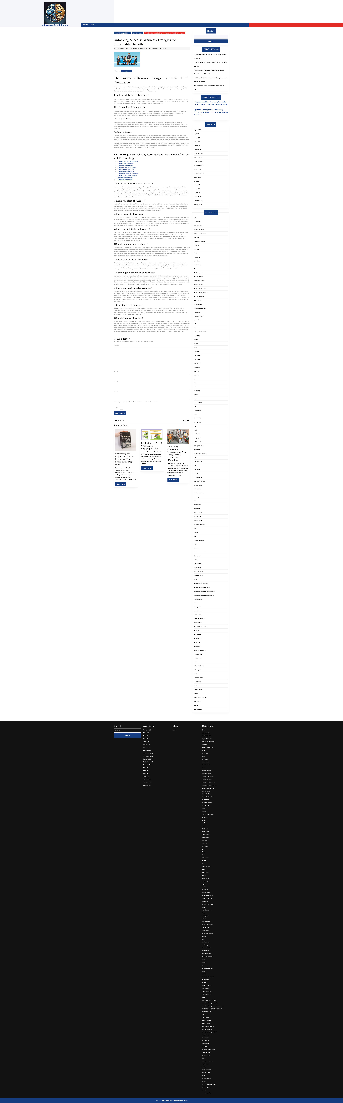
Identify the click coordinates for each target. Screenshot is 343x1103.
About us (85, 24)
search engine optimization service (204, 595)
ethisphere (197, 367)
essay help (197, 351)
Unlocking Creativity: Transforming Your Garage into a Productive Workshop (177, 453)
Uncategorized (137, 33)
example (196, 371)
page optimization (199, 540)
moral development (199, 524)
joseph (196, 473)
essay (195, 347)
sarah (195, 579)
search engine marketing (201, 583)
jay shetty (197, 449)
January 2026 (198, 157)
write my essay (198, 689)
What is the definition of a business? (127, 161)
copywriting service (199, 296)
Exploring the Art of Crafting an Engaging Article (151, 446)
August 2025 (198, 177)
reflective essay (198, 571)
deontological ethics (200, 308)
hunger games (198, 438)
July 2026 (197, 134)
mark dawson (197, 504)
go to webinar (198, 402)
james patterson (198, 445)
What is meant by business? (124, 165)
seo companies (198, 611)
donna (195, 328)
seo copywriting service (201, 626)
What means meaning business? (125, 171)
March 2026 (197, 149)
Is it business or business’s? (124, 177)
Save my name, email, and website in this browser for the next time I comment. (137, 402)
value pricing (197, 658)
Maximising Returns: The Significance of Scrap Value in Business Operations (211, 112)
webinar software (199, 666)
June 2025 (197, 185)
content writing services (201, 292)
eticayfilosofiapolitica (139, 48)
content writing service (200, 288)
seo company (197, 615)
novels (196, 532)
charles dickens (198, 273)
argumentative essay (200, 233)
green (195, 414)
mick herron (197, 516)
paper (195, 544)
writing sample (198, 709)
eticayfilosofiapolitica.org (55, 25)
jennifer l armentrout (200, 453)
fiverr (195, 387)
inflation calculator (199, 442)
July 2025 (197, 181)
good (195, 406)
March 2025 (197, 197)
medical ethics (198, 512)
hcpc (195, 426)
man (195, 501)
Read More (121, 484)
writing (196, 705)
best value (197, 249)
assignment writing (199, 241)
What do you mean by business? (125, 169)
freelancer (197, 390)
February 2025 (198, 200)
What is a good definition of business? (127, 173)
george (196, 394)
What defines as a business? (124, 179)
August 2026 (198, 130)
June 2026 (197, 138)
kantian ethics (198, 485)
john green (197, 469)
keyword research (199, 493)
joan (195, 457)
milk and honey (198, 520)
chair (195, 269)
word (195, 685)
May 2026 (197, 141)
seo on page (197, 634)
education (197, 335)
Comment (117, 345)
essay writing (198, 359)
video (195, 662)
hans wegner (197, 422)
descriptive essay (199, 316)
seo (195, 603)
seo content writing (199, 618)
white (195, 673)
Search (210, 31)
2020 (195, 218)
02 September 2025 (122, 48)
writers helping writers (200, 697)
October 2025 (198, 169)
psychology (197, 567)
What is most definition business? (126, 167)
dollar (195, 324)
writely (196, 693)
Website (116, 392)
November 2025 (198, 165)
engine (196, 339)
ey (194, 379)
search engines (198, 599)
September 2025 (199, 173)
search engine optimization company (204, 591)
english (196, 343)
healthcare (197, 434)
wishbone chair (198, 677)
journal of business (199, 481)
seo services (197, 638)
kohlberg (196, 497)
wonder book (197, 681)
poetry (196, 559)
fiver (195, 383)
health (195, 430)
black (195, 253)
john (195, 465)
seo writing (197, 642)
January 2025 (198, 204)
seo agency (197, 607)
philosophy (197, 556)
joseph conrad (198, 477)
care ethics (197, 261)
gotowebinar (197, 410)
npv (195, 536)
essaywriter (197, 363)
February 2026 (198, 153)
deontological (198, 304)
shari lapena (197, 646)
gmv (195, 398)
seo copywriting (198, 622)
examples (196, 375)
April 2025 (197, 193)
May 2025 (197, 189)
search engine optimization (202, 587)
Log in (174, 730)
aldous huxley (198, 221)
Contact (92, 24)
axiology (196, 245)
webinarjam (197, 670)
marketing (197, 508)
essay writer (197, 355)
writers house (198, 701)
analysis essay (198, 225)
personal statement (199, 552)
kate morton (197, 489)
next (195, 528)
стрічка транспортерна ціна (203, 110)
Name (116, 372)
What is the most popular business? (126, 175)
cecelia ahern (198, 265)
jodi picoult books (199, 461)
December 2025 (198, 161)
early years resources (200, 331)
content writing (198, 284)
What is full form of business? (125, 163)
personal (196, 548)
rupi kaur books (198, 575)
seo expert (197, 630)
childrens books (198, 276)
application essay (199, 229)
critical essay (198, 300)
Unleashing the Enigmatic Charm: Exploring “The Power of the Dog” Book (124, 459)
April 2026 (197, 145)
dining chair (197, 320)
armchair (196, 237)
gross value (197, 418)
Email (116, 382)
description (197, 312)
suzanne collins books (200, 650)
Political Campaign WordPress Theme (167, 1100)
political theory (198, 563)
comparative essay (199, 280)
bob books (197, 257)
